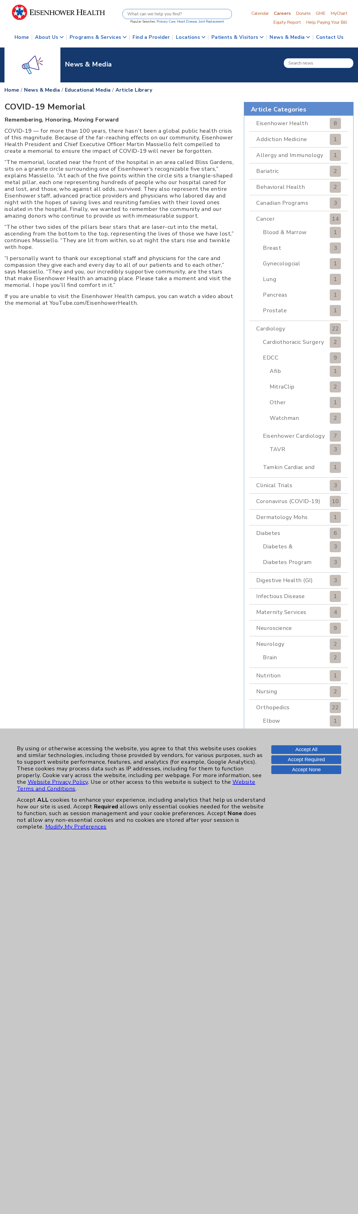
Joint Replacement (211, 22)
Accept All (306, 749)
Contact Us (329, 37)
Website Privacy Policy (58, 782)
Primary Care (166, 22)
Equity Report (287, 22)
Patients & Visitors (235, 37)
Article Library (134, 90)
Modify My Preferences (76, 826)
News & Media (288, 37)
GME (321, 13)
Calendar (260, 13)
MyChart (339, 13)
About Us (47, 37)
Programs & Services (96, 37)
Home (22, 37)
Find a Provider (151, 37)
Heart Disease (187, 22)
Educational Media (88, 90)
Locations (189, 37)
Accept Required (306, 759)
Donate (303, 13)
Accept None (306, 769)
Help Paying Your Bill (326, 22)
